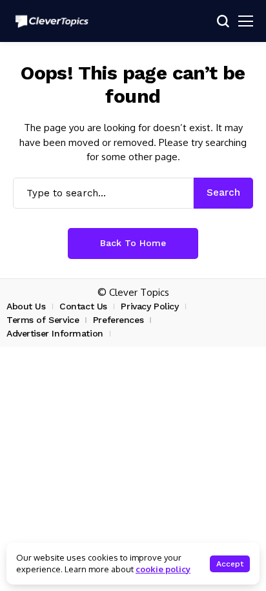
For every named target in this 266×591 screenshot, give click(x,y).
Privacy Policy (149, 306)
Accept (229, 563)
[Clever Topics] (51, 21)
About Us (26, 306)
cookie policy (163, 569)
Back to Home (133, 243)
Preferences (118, 320)
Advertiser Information (54, 333)
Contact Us (83, 306)
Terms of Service (42, 320)
